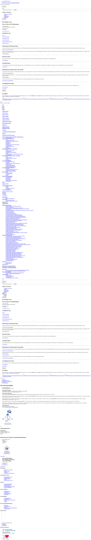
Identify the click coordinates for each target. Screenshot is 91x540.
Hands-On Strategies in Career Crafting (12, 242)
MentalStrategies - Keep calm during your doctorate (14, 245)
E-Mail (1, 433)
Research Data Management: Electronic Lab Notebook (14, 229)
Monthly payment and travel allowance (12, 169)
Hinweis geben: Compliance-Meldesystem (10, 507)
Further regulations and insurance (11, 166)
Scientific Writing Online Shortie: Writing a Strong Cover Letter (15, 255)
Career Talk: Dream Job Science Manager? (12, 239)
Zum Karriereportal (5, 60)
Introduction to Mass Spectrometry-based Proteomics (14, 220)
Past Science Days (9, 263)
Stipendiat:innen (8, 181)
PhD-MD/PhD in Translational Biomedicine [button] (8, 265)
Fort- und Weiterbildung (7, 487)
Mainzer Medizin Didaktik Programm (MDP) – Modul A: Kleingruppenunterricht (18, 244)
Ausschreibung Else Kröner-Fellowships (12, 141)
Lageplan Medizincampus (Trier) (7, 41)
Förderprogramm (8, 142)
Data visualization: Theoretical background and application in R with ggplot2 (17, 208)
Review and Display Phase (10, 276)
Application (8, 162)
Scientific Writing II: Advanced (10, 251)
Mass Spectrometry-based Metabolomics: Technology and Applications (16, 223)
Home (3, 106)
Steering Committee (9, 137)
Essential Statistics (9, 209)
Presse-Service (6, 494)
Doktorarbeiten (8, 179)
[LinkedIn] (3, 514)
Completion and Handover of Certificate (12, 277)
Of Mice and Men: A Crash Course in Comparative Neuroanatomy (16, 225)
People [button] (3, 107)
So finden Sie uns (3, 466)
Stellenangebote (6, 16)
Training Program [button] (5, 201)
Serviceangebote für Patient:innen (9, 473)
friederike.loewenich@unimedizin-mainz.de (11, 407)
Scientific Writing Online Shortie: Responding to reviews (14, 252)
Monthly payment (8, 164)
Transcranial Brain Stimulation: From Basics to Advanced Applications (16, 232)
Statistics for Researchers (10, 230)
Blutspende (6, 17)
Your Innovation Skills (9, 260)
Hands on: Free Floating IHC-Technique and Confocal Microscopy (16, 217)
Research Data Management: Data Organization (13, 227)
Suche (3, 8)
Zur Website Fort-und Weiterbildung (7, 80)
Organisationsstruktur (7, 506)
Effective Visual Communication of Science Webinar (14, 240)
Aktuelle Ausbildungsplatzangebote (9, 486)
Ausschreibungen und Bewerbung (11, 152)
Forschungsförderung (7, 478)
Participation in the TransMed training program (13, 163)
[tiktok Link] (3, 521)
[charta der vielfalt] (5, 538)
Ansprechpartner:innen (7, 493)
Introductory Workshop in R (10, 222)
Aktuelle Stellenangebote (8, 484)
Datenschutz (4, 524)
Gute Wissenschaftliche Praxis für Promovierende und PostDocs (15, 216)
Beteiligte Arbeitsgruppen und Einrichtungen (12, 144)
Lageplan (5, 501)
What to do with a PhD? (9, 258)
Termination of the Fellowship (10, 170)
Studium (5, 479)
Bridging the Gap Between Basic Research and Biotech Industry (15, 238)
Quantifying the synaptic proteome (11, 226)
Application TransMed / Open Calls (7, 191)
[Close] (6, 193)
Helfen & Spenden (7, 508)
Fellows (7, 153)
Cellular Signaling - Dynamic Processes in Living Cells (14, 207)
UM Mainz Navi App (5, 43)
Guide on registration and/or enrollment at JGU (13, 273)
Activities (7, 174)
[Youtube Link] (3, 516)
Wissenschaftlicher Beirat (10, 146)
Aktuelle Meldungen (7, 491)
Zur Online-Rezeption (5, 53)
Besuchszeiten (6, 15)
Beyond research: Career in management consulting (13, 237)
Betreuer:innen (8, 178)
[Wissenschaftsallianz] (9, 534)
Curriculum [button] (4, 192)
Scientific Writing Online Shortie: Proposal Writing (13, 256)
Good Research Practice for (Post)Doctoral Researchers (14, 215)
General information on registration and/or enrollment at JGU (15, 272)
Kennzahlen (6, 505)
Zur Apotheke (4, 88)
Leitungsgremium (8, 145)
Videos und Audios (7, 492)
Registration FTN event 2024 (10, 161)
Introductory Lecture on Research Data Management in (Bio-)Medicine (16, 219)
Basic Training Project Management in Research (13, 236)
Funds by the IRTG (9, 173)
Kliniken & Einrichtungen (8, 14)
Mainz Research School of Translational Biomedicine (10, 2)
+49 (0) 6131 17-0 (6, 31)
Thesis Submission (9, 275)
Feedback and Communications (10, 241)
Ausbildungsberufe (7, 485)
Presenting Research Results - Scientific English (13, 247)
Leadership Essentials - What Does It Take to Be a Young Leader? (16, 243)
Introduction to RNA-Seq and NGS (11, 221)
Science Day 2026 (9, 262)
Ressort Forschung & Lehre (8, 480)
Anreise (3, 35)
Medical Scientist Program (10, 200)
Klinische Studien (6, 477)
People (7, 175)
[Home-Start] (3, 105)
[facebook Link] (3, 519)
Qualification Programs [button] (5, 126)
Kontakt (7, 147)
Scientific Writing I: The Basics (10, 250)
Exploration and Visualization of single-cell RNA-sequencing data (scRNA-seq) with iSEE (19, 210)
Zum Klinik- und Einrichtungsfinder (7, 49)
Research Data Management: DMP (11, 228)
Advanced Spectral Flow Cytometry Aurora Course (13, 214)
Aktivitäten (7, 143)
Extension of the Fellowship (10, 165)
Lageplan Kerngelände (5, 36)
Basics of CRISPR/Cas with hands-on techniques (13, 206)
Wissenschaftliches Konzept (10, 140)
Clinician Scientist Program (10, 198)
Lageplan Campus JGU (5, 317)
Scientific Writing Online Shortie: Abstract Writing (13, 254)
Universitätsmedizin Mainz (6, 1)
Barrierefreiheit (4, 525)
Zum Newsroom (4, 66)
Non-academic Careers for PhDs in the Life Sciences (14, 246)
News (7, 139)
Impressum (4, 523)
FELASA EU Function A (10, 211)
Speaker (7, 186)
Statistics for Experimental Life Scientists (12, 231)
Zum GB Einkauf (5, 87)
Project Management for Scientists (11, 249)
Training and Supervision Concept (11, 158)
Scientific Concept (9, 157)
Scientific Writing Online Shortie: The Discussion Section (14, 257)
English (5, 295)
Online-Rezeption (6, 471)
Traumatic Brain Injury (9, 233)
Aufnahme (5, 472)
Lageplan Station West (5, 38)
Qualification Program (9, 172)
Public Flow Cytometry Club (10, 234)
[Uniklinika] (9, 531)
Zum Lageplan (2, 456)
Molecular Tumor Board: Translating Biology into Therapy (15, 224)
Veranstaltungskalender (7, 498)
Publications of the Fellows (10, 188)
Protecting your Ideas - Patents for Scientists (12, 248)
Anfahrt (5, 289)
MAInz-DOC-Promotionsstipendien (11, 180)
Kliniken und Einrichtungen (8, 469)
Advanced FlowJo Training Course (11, 213)
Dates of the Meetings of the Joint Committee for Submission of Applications (17, 270)
